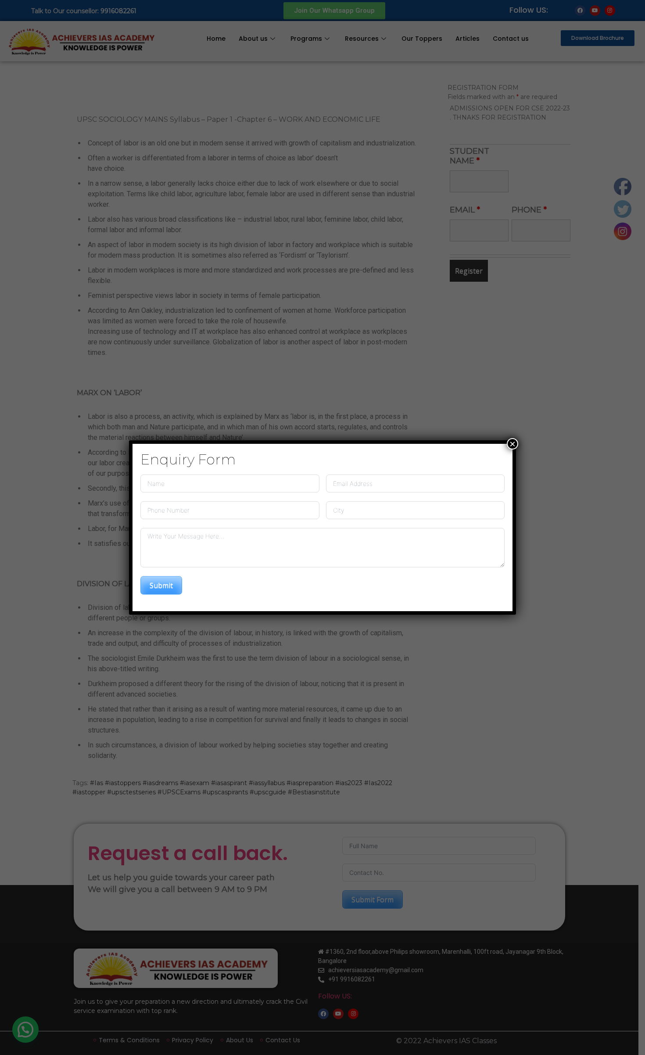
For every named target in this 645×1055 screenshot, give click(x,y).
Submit (161, 585)
